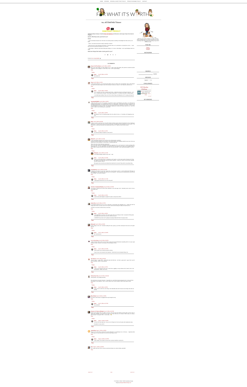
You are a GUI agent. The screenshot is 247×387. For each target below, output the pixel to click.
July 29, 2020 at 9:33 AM (102, 169)
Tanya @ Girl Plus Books (96, 66)
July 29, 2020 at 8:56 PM (103, 240)
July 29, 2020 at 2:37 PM (100, 203)
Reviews (106, 1)
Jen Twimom (93, 258)
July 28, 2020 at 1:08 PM (106, 66)
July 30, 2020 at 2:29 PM (101, 295)
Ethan (92, 121)
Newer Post (90, 372)
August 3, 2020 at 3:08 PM (101, 330)
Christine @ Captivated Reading (97, 186)
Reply (92, 69)
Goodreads (148, 48)
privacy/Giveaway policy (134, 1)
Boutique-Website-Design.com (125, 382)
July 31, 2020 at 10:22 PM (109, 311)
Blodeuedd (93, 224)
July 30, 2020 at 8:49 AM (101, 258)
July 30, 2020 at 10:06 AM (104, 275)
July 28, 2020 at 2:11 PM (97, 82)
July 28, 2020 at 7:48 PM (103, 112)
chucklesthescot (94, 169)
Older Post (132, 372)
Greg (92, 82)
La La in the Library (95, 240)
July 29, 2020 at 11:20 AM (103, 157)
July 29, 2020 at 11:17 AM (103, 178)
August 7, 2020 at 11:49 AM (98, 346)
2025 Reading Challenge (144, 88)
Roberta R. (93, 138)
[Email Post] (100, 58)
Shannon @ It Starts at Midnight (97, 311)
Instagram (148, 49)
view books (149, 96)
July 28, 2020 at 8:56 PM (98, 121)
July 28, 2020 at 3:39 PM (103, 101)
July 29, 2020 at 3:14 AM (100, 138)
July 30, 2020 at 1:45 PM (103, 287)
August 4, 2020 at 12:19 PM (103, 338)
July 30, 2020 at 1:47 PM (103, 267)
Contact (144, 1)
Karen (95, 74)
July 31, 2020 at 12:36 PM (103, 232)
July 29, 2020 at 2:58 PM (100, 224)
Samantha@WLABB (95, 101)
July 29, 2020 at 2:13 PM (103, 195)
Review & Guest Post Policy (118, 1)
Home (101, 1)
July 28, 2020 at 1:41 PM (103, 74)
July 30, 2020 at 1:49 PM (103, 213)
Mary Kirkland (93, 295)
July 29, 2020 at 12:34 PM (109, 186)
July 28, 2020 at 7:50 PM (103, 90)
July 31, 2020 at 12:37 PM (103, 248)
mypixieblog (93, 330)
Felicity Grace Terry (95, 275)
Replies (93, 72)
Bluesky (147, 47)
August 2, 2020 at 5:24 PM (103, 320)
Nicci (92, 346)
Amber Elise (93, 203)
